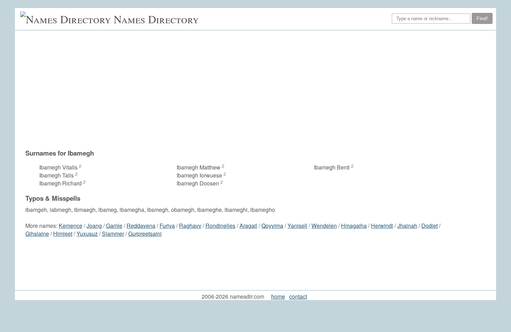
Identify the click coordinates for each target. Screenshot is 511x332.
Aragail (248, 226)
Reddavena (141, 226)
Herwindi (382, 226)
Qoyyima (272, 226)
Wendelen (324, 226)
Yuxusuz (87, 234)
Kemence (70, 226)
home (278, 296)
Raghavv (190, 226)
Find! (482, 18)
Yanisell (297, 226)
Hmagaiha (354, 226)
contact (298, 296)
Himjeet (62, 234)
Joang (94, 226)
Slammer (113, 234)
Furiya (167, 226)
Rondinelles (220, 226)
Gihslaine (37, 234)
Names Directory (156, 18)
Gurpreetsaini (145, 234)
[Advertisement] (259, 89)
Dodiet (429, 226)
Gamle (114, 226)
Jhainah (407, 226)
